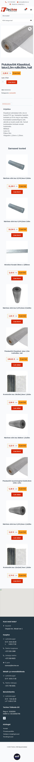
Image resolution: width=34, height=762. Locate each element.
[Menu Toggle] (31, 10)
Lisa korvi (11, 82)
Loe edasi (17, 365)
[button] (30, 29)
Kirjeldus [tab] (6, 104)
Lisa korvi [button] (17, 192)
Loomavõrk (12, 93)
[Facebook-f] (4, 718)
